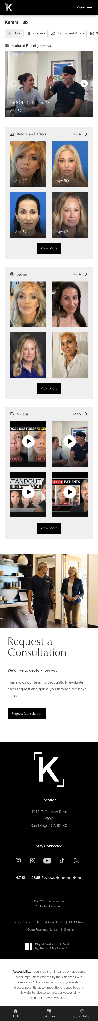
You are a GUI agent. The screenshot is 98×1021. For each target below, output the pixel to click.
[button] (89, 8)
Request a (37, 647)
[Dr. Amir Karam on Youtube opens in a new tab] (47, 861)
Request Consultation (26, 713)
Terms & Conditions (49, 922)
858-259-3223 (57, 997)
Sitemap (69, 929)
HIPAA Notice (78, 922)
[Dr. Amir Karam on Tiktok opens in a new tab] (62, 861)
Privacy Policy (21, 922)
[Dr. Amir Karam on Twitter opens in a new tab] (76, 861)
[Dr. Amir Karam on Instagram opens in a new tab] (18, 861)
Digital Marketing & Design (53, 946)
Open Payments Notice (42, 929)
